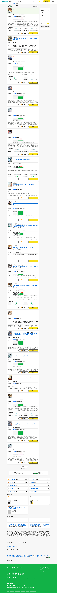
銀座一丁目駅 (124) (26, 556)
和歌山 (20, 569)
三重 (15, 568)
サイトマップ (27, 591)
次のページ (23, 466)
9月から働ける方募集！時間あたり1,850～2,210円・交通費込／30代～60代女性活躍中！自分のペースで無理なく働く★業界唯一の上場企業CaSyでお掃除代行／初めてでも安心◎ (25, 58)
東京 (12, 567)
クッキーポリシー (23, 591)
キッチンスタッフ (33, 479)
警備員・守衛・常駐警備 (34, 488)
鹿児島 (21, 574)
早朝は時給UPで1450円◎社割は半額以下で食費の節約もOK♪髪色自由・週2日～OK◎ (25, 11)
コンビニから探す (15, 580)
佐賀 (13, 574)
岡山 (15, 573)
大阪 (12, 569)
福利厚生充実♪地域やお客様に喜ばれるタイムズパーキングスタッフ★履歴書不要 (25, 266)
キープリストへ (45, 28)
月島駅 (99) (38, 556)
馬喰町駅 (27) (14, 555)
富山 (13, 572)
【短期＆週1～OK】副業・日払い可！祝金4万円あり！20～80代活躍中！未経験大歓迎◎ (25, 204)
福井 (16, 572)
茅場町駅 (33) (13, 556)
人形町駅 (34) (9, 556)
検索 (48, 23)
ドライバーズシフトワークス (44, 567)
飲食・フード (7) (9, 546)
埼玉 (15, 567)
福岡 (12, 574)
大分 (18, 574)
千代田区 (15, 63)
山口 (18, 573)
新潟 (12, 572)
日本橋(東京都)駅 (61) (30, 555)
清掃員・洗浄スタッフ (12, 479)
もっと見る (14, 70)
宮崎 (19, 574)
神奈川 (14, 567)
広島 (16, 573)
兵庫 (13, 569)
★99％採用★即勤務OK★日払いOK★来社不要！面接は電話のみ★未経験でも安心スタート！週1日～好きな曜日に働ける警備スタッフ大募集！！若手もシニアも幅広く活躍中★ (25, 132)
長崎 (15, 574)
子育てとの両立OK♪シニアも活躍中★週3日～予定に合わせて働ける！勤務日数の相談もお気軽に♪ (25, 39)
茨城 (18, 567)
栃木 (20, 567)
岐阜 (16, 568)
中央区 (15, 16)
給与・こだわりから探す (30, 578)
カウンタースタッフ (12, 491)
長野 (19, 572)
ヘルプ (34, 1)
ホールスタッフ (11, 482)
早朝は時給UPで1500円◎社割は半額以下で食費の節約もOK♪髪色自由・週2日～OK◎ (25, 397)
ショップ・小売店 (33, 491)
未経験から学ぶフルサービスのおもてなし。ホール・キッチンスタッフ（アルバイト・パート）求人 (25, 248)
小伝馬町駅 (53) (46, 555)
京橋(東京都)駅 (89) (36, 555)
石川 (15, 572)
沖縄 (22, 574)
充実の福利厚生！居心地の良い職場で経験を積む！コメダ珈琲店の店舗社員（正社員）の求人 (25, 378)
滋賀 (16, 569)
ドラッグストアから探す (21, 580)
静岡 (13, 568)
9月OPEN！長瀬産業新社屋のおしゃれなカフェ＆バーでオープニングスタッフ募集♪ (25, 314)
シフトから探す (24, 578)
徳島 (19, 573)
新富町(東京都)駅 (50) (33, 556)
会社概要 (8, 591)
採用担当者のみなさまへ (33, 591)
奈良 (18, 569)
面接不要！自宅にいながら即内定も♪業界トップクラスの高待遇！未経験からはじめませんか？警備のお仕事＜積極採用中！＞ (25, 110)
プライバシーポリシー (17, 591)
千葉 (17, 567)
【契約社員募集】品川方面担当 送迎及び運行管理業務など (22, 159)
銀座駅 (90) (41, 555)
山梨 (18, 572)
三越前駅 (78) (25, 555)
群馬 (21, 567)
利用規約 (13, 591)
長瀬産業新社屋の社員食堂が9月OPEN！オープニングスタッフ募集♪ (23, 184)
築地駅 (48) (17, 556)
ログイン (53, 1)
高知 (23, 573)
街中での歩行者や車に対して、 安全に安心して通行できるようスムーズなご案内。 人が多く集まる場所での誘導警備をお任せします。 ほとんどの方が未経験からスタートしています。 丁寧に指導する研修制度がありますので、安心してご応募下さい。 (23, 124)
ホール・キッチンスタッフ (13, 488)
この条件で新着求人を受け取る (45, 26)
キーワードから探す (9, 580)
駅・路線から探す (14, 578)
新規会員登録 (46, 1)
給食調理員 (32, 482)
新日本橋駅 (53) (9, 555)
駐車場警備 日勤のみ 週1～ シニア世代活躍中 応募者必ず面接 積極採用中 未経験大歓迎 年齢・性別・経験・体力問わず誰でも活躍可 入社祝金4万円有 (25, 88)
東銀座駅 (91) (21, 556)
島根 (13, 573)
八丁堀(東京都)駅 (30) (19, 555)
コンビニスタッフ (33, 485)
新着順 (37, 6)
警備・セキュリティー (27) (16, 546)
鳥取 (12, 573)
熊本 (16, 574)
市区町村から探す (9, 578)
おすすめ (34, 6)
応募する (33, 33)
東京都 (13, 16)
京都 (15, 569)
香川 (20, 573)
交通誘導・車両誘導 (12, 485)
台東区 (15, 93)
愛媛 (22, 573)
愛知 (12, 568)
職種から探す (19, 578)
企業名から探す (36, 578)
